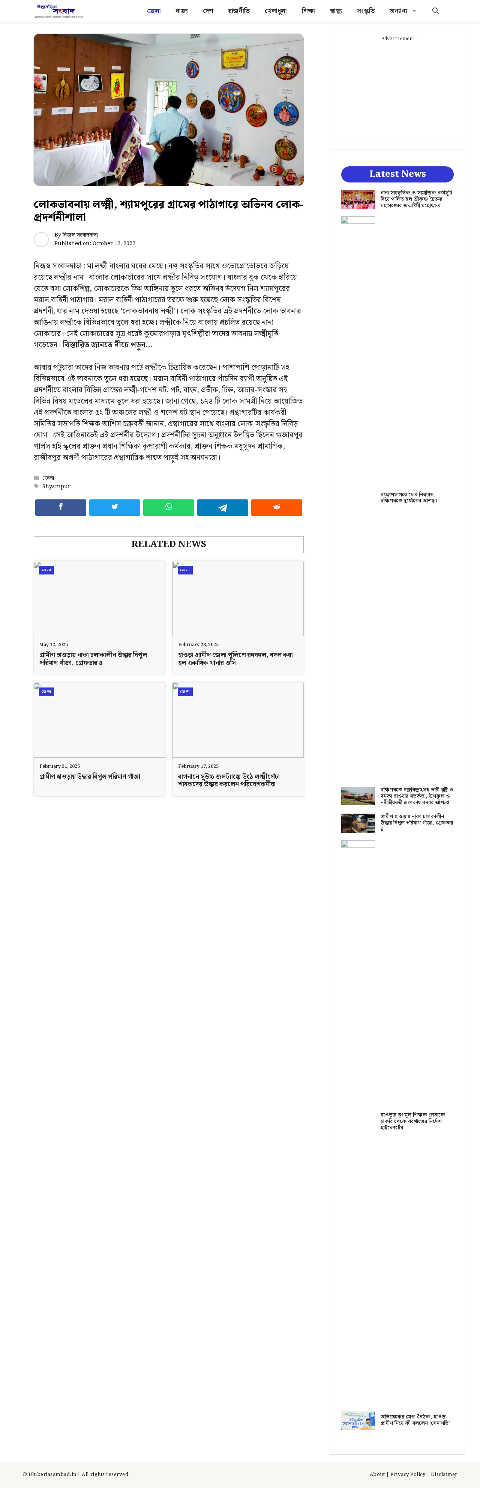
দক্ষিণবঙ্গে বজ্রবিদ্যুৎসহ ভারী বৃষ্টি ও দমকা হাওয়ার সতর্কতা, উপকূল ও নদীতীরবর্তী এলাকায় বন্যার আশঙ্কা (417, 796)
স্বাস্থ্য (336, 11)
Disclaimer (444, 1475)
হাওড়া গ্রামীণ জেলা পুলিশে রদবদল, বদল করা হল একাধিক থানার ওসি (235, 659)
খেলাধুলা (276, 11)
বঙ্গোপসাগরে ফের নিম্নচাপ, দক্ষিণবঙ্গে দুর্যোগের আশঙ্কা (409, 498)
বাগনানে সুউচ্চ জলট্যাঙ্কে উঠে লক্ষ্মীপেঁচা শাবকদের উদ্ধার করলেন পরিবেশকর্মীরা (229, 781)
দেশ (208, 11)
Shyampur (56, 486)
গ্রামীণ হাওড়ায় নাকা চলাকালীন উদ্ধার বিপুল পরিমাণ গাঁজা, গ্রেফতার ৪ (93, 659)
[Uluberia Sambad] (59, 11)
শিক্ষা (308, 11)
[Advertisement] (397, 89)
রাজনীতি (239, 11)
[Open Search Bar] (435, 11)
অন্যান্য (398, 11)
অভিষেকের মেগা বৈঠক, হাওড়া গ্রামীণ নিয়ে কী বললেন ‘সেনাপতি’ (415, 1420)
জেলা (154, 11)
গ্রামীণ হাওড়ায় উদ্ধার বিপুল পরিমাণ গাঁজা (89, 777)
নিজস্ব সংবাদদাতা (80, 235)
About (377, 1475)
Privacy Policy (407, 1475)
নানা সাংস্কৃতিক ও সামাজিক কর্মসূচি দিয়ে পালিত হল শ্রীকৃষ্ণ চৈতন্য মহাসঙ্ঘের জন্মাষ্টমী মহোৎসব (416, 199)
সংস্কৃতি (366, 11)
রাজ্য (182, 11)
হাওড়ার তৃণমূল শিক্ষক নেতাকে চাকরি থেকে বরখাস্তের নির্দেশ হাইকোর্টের (413, 1121)
